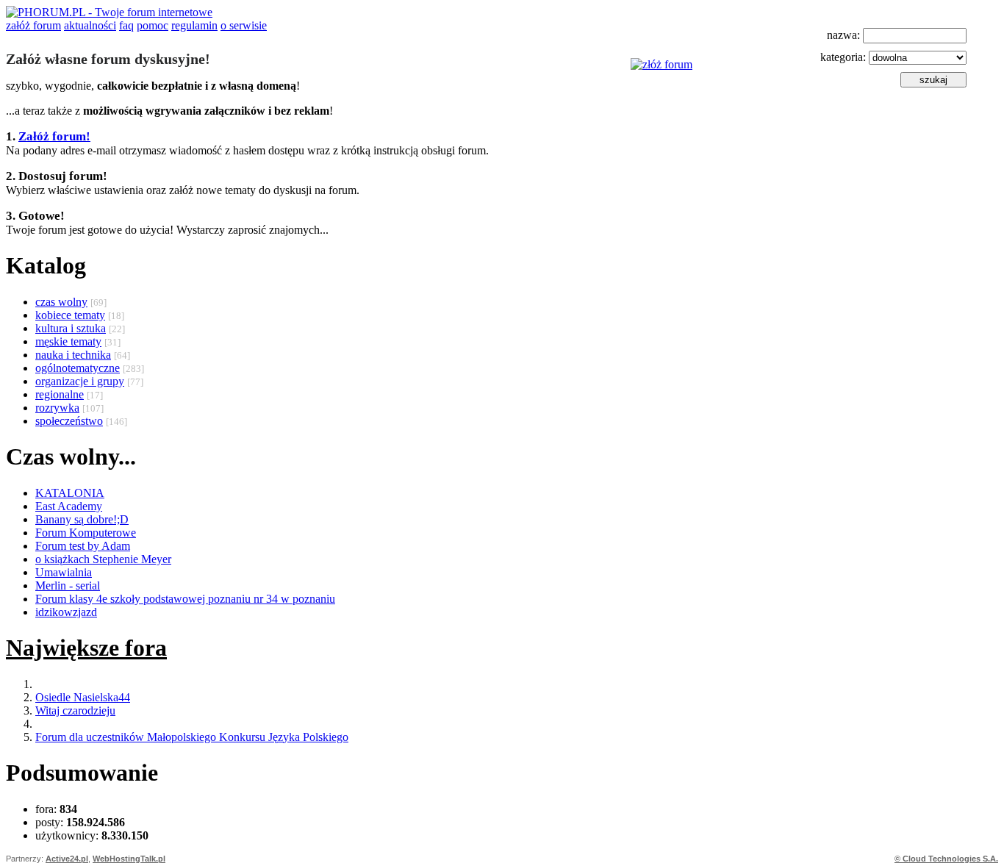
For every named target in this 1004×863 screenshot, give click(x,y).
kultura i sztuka (70, 328)
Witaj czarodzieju (75, 710)
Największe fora (86, 647)
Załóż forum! (54, 136)
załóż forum (33, 25)
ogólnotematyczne (77, 368)
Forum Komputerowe (85, 532)
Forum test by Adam (82, 546)
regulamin (194, 25)
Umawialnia (63, 572)
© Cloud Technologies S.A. (946, 858)
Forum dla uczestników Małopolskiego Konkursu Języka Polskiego (191, 737)
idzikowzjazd (66, 612)
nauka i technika (73, 354)
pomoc (152, 25)
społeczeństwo (69, 421)
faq (126, 25)
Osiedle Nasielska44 (82, 697)
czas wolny (61, 302)
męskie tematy (68, 341)
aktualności (90, 25)
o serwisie (243, 25)
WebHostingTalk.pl (129, 858)
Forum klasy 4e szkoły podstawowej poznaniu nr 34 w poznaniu (185, 598)
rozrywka (57, 407)
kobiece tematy (70, 315)
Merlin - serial (67, 585)
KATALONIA (69, 493)
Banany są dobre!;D (82, 519)
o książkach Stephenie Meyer (103, 559)
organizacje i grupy (79, 381)
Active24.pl (67, 858)
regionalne (59, 394)
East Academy (68, 506)
